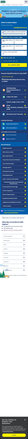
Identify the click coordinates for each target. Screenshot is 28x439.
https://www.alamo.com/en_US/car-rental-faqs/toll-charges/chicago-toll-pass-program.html (13, 249)
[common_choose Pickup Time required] (20, 41)
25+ (3, 54)
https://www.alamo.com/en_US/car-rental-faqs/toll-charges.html (12, 295)
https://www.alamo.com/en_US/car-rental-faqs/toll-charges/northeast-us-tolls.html (13, 240)
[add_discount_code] (2, 58)
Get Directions (6, 77)
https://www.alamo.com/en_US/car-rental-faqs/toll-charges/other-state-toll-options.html (13, 279)
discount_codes (7, 58)
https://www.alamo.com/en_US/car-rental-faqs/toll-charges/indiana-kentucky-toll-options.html (12, 288)
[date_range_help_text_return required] (7, 47)
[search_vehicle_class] (17, 61)
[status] (13, 34)
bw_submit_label (14, 65)
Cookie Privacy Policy (8, 431)
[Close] (25, 420)
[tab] (14, 124)
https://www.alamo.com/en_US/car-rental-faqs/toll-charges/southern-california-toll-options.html (12, 268)
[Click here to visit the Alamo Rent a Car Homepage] (2, 2)
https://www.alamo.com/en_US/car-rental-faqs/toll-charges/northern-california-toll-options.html (12, 259)
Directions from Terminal (15, 114)
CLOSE (14, 435)
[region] (14, 428)
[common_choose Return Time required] (20, 47)
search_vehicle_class (9, 61)
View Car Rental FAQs (11, 213)
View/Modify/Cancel (20, 28)
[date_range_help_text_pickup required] (7, 41)
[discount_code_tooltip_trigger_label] (14, 58)
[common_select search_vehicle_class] (2, 61)
